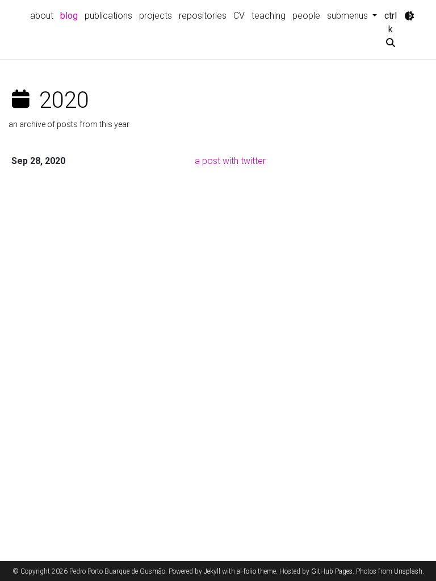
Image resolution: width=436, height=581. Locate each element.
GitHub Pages (332, 571)
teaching (268, 15)
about (41, 15)
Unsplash (408, 571)
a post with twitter (230, 160)
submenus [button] (348, 15)
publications (108, 15)
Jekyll (212, 571)
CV (239, 15)
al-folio (246, 571)
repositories (203, 15)
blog (69, 15)
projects (155, 15)
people (306, 15)
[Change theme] (409, 16)
